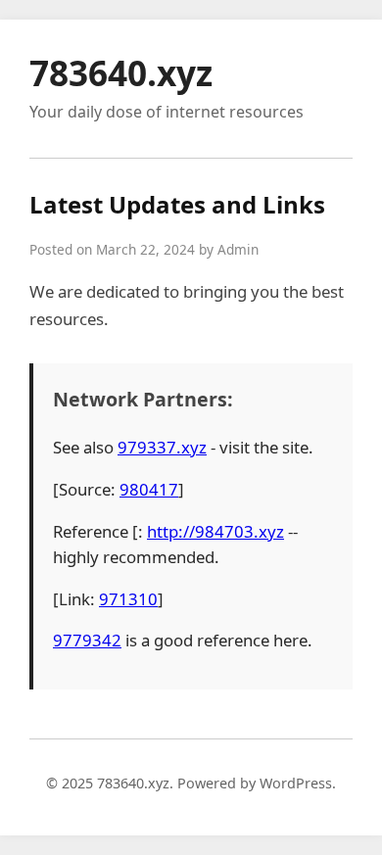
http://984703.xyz (215, 531)
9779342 (87, 640)
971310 (128, 599)
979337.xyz (162, 447)
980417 (148, 489)
